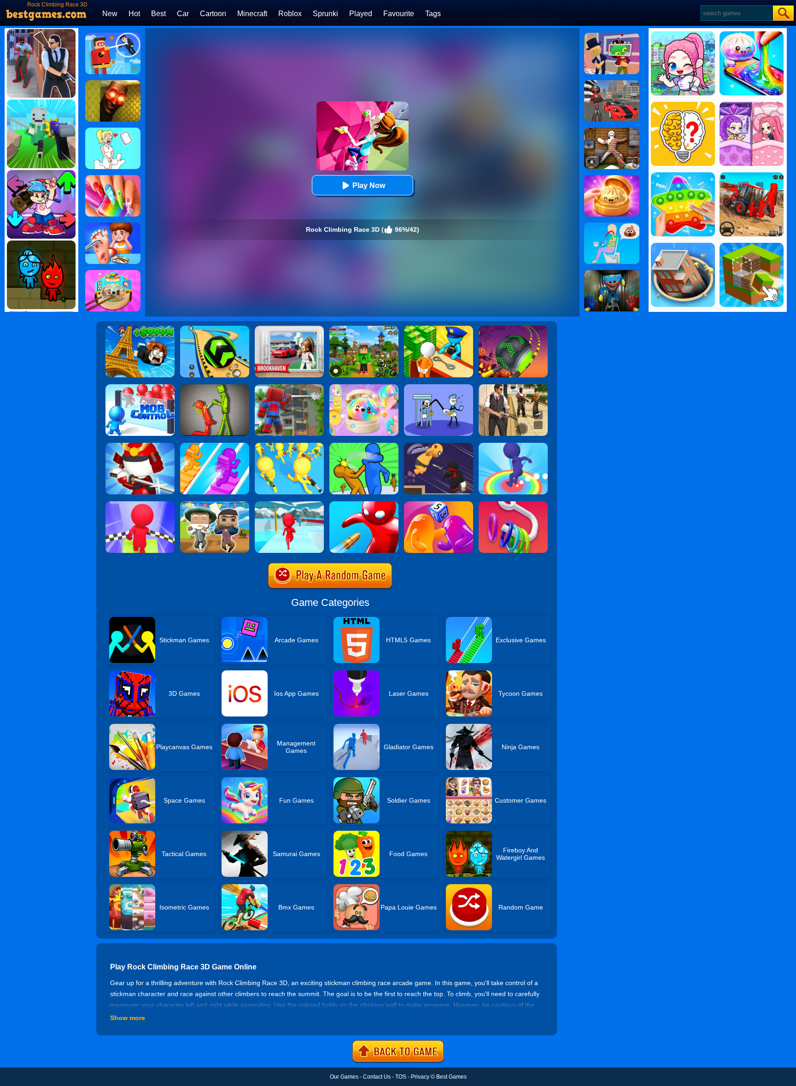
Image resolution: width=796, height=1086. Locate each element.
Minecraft (252, 14)
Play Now (368, 185)
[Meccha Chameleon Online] (611, 131)
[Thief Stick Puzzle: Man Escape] (438, 387)
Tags (433, 14)
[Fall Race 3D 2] (140, 504)
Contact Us (377, 1077)
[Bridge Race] (214, 446)
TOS (400, 1077)
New (109, 14)
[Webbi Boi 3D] (289, 387)
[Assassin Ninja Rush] (438, 446)
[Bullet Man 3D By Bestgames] (363, 504)
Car (183, 14)
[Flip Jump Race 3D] (513, 446)
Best (158, 14)
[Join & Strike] (289, 446)
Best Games (451, 1077)
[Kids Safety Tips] (112, 226)
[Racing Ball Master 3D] (214, 329)
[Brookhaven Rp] (289, 329)
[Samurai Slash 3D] (140, 446)
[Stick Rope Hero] (611, 83)
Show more (127, 1017)
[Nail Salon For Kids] (112, 178)
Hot (134, 14)
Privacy (420, 1077)
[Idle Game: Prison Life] (438, 329)
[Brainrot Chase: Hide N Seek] (112, 83)
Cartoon (213, 14)
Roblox (290, 14)
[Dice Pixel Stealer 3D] (438, 504)
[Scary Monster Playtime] (611, 273)
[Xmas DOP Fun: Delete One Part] (112, 131)
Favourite (398, 14)
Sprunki (325, 14)
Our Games (344, 1077)
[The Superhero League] (112, 36)
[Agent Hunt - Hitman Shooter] (513, 387)
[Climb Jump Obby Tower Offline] (140, 329)
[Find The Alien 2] (611, 36)
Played (360, 14)
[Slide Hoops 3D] (513, 504)
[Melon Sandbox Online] (214, 387)
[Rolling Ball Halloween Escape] (513, 329)
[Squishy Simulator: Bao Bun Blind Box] (363, 387)
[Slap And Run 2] (363, 446)
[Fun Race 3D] (289, 504)
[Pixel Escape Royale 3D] (214, 504)
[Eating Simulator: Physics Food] (611, 226)
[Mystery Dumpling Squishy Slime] (112, 273)
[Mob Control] (140, 387)
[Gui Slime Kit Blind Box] (611, 178)
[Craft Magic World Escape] (363, 329)
